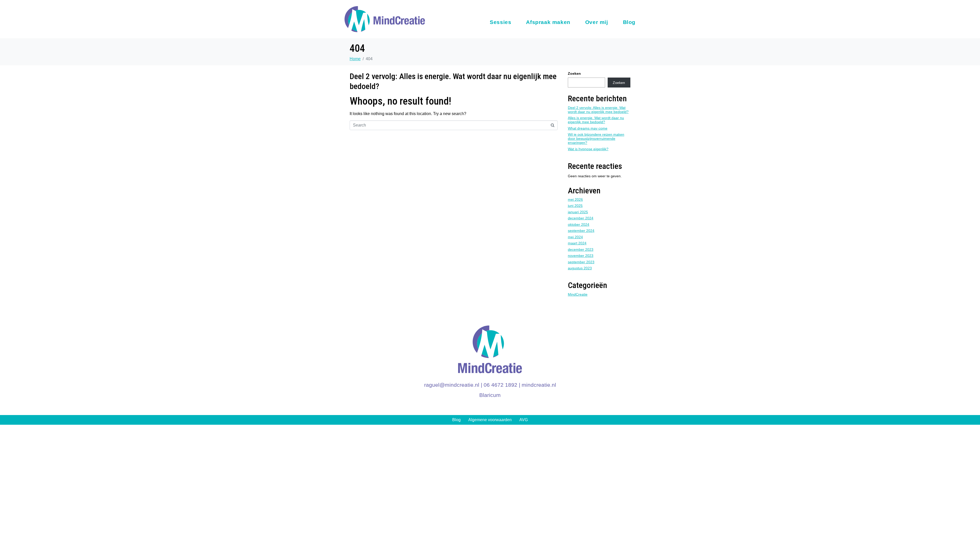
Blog (629, 22)
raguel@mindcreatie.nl (451, 385)
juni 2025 (575, 206)
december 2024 (580, 218)
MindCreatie (577, 294)
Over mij (596, 22)
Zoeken (574, 73)
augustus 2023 (580, 268)
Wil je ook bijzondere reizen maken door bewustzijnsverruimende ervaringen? (596, 138)
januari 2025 (578, 212)
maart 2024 (577, 243)
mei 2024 (575, 237)
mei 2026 (575, 199)
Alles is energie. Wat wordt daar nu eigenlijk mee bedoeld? (596, 120)
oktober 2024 (578, 224)
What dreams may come (587, 128)
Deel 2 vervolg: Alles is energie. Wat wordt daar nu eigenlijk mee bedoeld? (598, 110)
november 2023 (580, 256)
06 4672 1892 (500, 385)
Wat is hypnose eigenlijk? (588, 149)
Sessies (500, 22)
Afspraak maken (548, 22)
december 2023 (580, 249)
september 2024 (581, 231)
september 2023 (581, 262)
